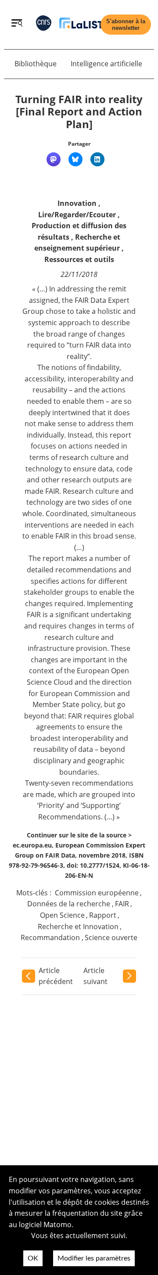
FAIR (122, 904)
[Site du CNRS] (44, 24)
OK (33, 1258)
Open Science (62, 915)
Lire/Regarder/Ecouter (77, 214)
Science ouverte (111, 937)
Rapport (102, 915)
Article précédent (56, 976)
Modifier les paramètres (93, 1258)
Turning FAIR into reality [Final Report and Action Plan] (79, 112)
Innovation (77, 203)
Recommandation (50, 937)
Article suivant (95, 976)
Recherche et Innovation (78, 926)
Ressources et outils (79, 259)
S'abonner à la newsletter (125, 24)
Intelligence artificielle (106, 63)
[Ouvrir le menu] (17, 24)
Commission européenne (97, 893)
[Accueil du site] (81, 25)
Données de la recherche (68, 904)
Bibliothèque (35, 63)
